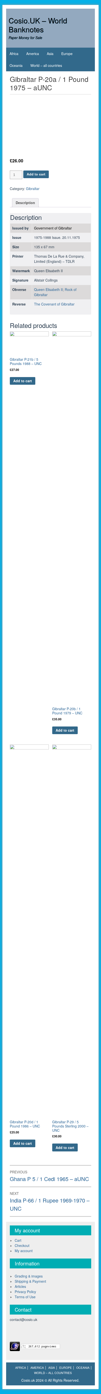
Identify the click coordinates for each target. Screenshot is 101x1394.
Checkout (22, 1245)
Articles (20, 1286)
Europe (67, 53)
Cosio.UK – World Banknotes (38, 25)
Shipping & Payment (30, 1281)
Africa (14, 53)
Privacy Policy (25, 1291)
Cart (18, 1240)
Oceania (16, 65)
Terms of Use (25, 1296)
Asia (50, 53)
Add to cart (36, 174)
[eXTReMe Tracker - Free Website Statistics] (15, 1345)
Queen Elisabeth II (48, 289)
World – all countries (46, 65)
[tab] (25, 202)
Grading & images (29, 1276)
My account (24, 1250)
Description (25, 202)
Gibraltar (32, 188)
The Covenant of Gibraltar (54, 304)
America (32, 53)
